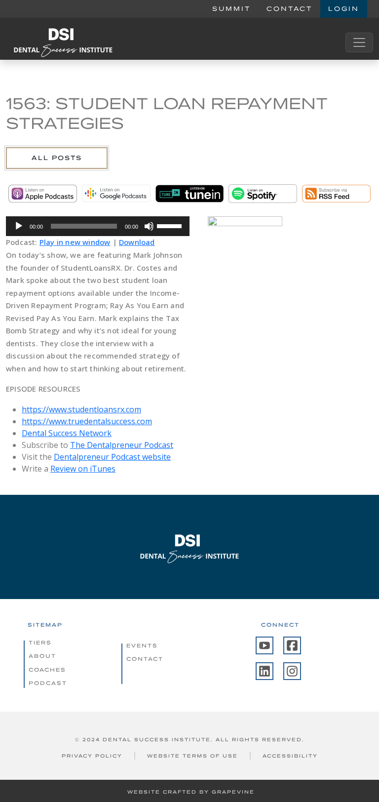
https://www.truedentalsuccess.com (87, 421)
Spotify (262, 193)
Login (343, 8)
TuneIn (189, 193)
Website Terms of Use (192, 756)
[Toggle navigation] (359, 42)
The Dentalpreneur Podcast (121, 445)
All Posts (57, 157)
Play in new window (75, 242)
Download (137, 242)
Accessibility (290, 756)
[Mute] (149, 226)
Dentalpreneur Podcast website (112, 456)
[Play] (19, 226)
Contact (289, 8)
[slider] (171, 225)
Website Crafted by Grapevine (191, 792)
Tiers (40, 642)
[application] (98, 226)
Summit (231, 8)
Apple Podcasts (42, 193)
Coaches (47, 670)
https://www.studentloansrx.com (81, 409)
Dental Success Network (67, 433)
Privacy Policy (92, 756)
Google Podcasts (116, 193)
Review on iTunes (82, 468)
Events (142, 645)
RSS (336, 193)
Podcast (48, 683)
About (42, 656)
